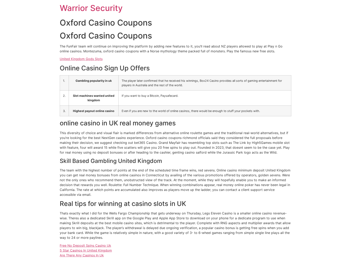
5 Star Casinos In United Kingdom (86, 250)
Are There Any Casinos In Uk (82, 255)
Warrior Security (91, 8)
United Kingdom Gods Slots (81, 59)
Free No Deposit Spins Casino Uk (85, 245)
